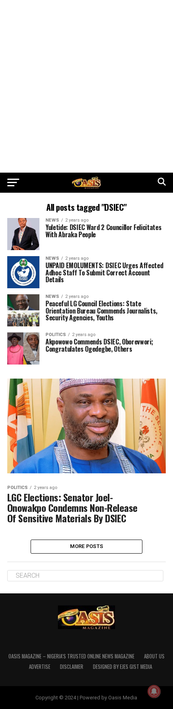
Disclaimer (71, 666)
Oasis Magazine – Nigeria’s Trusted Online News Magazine (71, 656)
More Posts (86, 546)
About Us (154, 656)
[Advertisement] (86, 86)
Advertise (39, 666)
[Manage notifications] (154, 691)
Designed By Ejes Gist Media (122, 666)
